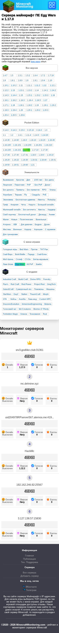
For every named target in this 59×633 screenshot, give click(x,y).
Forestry (46, 279)
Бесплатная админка (25, 200)
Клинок (23, 314)
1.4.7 (5, 75)
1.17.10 (35, 150)
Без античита (29, 210)
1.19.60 (24, 165)
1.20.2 (37, 110)
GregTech (51, 284)
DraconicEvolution (11, 304)
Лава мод (32, 299)
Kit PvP (30, 264)
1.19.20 (6, 160)
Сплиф (19, 259)
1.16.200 (27, 145)
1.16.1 (6, 100)
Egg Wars (20, 264)
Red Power (26, 284)
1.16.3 (22, 100)
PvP (29, 185)
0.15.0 (22, 130)
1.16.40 (51, 140)
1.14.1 (45, 90)
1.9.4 (43, 80)
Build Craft (23, 279)
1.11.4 (28, 135)
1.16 (53, 95)
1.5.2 (28, 75)
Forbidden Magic (10, 314)
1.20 (21, 110)
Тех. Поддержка (29, 562)
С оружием (50, 229)
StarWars (7, 294)
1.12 (44, 85)
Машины (50, 289)
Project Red (39, 284)
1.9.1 (35, 80)
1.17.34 (6, 155)
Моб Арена (8, 259)
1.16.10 (33, 140)
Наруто (32, 205)
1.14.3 (6, 95)
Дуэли (47, 224)
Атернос (7, 224)
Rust (45, 314)
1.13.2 (29, 90)
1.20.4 (6, 115)
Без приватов (33, 190)
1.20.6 (22, 115)
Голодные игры (10, 249)
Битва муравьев (40, 259)
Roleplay (52, 200)
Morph (46, 294)
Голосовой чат (9, 309)
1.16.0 (24, 140)
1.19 (37, 105)
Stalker (24, 294)
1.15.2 (37, 95)
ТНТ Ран (44, 249)
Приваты (20, 190)
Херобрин (7, 195)
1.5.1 (20, 75)
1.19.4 (14, 110)
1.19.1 (45, 105)
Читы (23, 205)
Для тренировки (10, 234)
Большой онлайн (46, 205)
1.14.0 (36, 135)
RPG (44, 190)
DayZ (16, 294)
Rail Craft (15, 284)
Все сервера (29, 572)
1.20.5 (14, 115)
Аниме (52, 215)
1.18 (13, 105)
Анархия (14, 205)
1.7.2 (43, 75)
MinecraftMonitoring (24, 5)
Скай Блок (42, 254)
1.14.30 (6, 140)
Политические (26, 220)
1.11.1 (29, 85)
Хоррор (27, 229)
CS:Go (28, 259)
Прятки (34, 249)
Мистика (7, 229)
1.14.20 (44, 135)
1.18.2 (29, 105)
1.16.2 (14, 100)
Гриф (5, 205)
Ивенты (41, 200)
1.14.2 (53, 90)
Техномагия (35, 314)
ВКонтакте (31, 586)
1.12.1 (53, 85)
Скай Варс (8, 254)
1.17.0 (26, 150)
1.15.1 (29, 95)
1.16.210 (48, 145)
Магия (6, 220)
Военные (17, 229)
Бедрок (38, 224)
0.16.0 (39, 130)
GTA (5, 299)
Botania (47, 304)
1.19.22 (15, 160)
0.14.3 (14, 130)
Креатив (20, 180)
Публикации (29, 559)
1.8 (4, 80)
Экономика (8, 200)
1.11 (21, 85)
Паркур (31, 254)
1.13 (13, 90)
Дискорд (42, 215)
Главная (29, 555)
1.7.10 (51, 75)
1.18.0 (33, 155)
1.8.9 (20, 80)
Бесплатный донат (27, 215)
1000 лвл (38, 180)
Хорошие (38, 229)
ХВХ (15, 224)
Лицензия (7, 185)
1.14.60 (15, 140)
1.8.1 (12, 80)
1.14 (37, 90)
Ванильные (41, 220)
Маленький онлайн (12, 210)
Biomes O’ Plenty (41, 309)
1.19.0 (41, 155)
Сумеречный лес (24, 289)
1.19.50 (6, 165)
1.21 (33, 165)
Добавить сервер (29, 576)
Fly (25, 195)
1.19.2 (53, 105)
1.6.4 (35, 75)
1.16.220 (7, 150)
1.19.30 (24, 160)
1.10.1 (6, 85)
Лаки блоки (8, 264)
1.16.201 (38, 145)
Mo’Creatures (25, 309)
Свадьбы (36, 195)
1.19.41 (52, 160)
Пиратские (20, 185)
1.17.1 (6, 105)
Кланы (53, 190)
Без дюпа (49, 180)
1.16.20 (42, 140)
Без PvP (38, 185)
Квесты (41, 210)
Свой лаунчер (9, 215)
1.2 (11, 135)
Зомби (39, 264)
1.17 (45, 100)
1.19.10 (50, 155)
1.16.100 (7, 145)
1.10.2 (14, 85)
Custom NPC (45, 299)
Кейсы (13, 299)
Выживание (8, 180)
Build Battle (20, 254)
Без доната (8, 190)
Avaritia (22, 299)
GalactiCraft (8, 289)
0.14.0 (6, 130)
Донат (47, 185)
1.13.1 (21, 90)
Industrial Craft (9, 279)
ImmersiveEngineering (32, 304)
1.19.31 (34, 160)
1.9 (27, 80)
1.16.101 (17, 145)
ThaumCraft (35, 294)
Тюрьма (18, 195)
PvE (44, 195)
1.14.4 (14, 95)
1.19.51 (15, 165)
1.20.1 (29, 110)
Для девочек (26, 224)
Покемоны (39, 289)
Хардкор (51, 210)
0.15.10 (30, 130)
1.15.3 (45, 95)
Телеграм (30, 590)
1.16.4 (30, 100)
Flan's (5, 284)
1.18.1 (21, 105)
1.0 (46, 130)
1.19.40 (43, 160)
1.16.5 (38, 100)
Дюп (28, 180)
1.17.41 (24, 155)
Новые (14, 220)
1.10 (50, 80)
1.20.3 (45, 110)
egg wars (35, 61)
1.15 (21, 95)
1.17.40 (15, 155)
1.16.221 (17, 150)
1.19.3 (6, 110)
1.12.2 (6, 90)
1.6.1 (20, 135)
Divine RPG (35, 279)
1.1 (4, 135)
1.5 (11, 75)
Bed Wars (24, 249)
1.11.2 (37, 85)
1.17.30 (44, 150)
